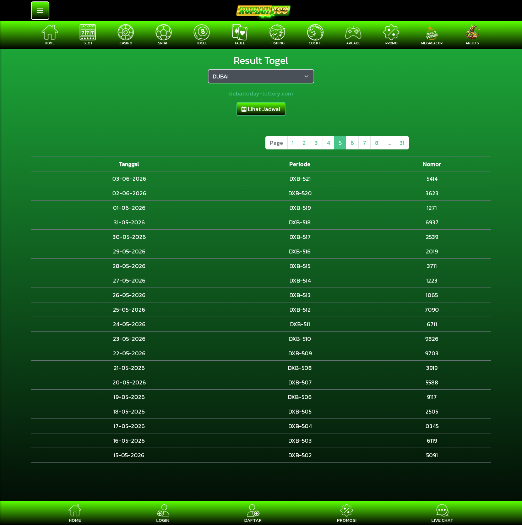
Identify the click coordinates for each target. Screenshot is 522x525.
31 (401, 142)
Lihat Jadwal (263, 109)
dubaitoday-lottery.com (261, 93)
